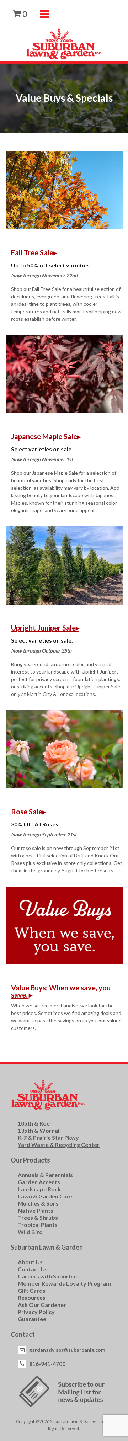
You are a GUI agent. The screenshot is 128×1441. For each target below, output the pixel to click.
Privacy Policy (36, 1311)
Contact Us (33, 1269)
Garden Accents (39, 1182)
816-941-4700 (47, 1363)
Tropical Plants (38, 1224)
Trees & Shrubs (38, 1217)
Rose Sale (26, 811)
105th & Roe (34, 1123)
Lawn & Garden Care (45, 1196)
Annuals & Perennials (45, 1174)
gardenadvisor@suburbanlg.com (67, 1350)
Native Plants (35, 1210)
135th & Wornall (39, 1130)
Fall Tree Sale (32, 252)
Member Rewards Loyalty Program (64, 1283)
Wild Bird (30, 1231)
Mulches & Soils (38, 1203)
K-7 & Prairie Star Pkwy (48, 1137)
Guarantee (32, 1318)
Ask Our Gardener (42, 1304)
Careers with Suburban (48, 1276)
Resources (32, 1297)
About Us (30, 1262)
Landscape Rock (39, 1189)
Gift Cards (32, 1290)
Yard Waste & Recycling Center (59, 1144)
